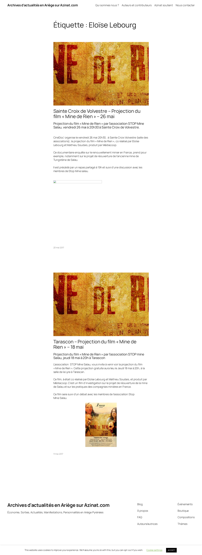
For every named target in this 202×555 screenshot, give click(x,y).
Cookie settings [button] (154, 550)
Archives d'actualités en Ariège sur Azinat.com (42, 5)
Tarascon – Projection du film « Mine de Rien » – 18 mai (94, 344)
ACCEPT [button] (171, 550)
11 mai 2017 (58, 453)
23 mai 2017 (58, 247)
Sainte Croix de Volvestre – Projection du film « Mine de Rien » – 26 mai (96, 113)
